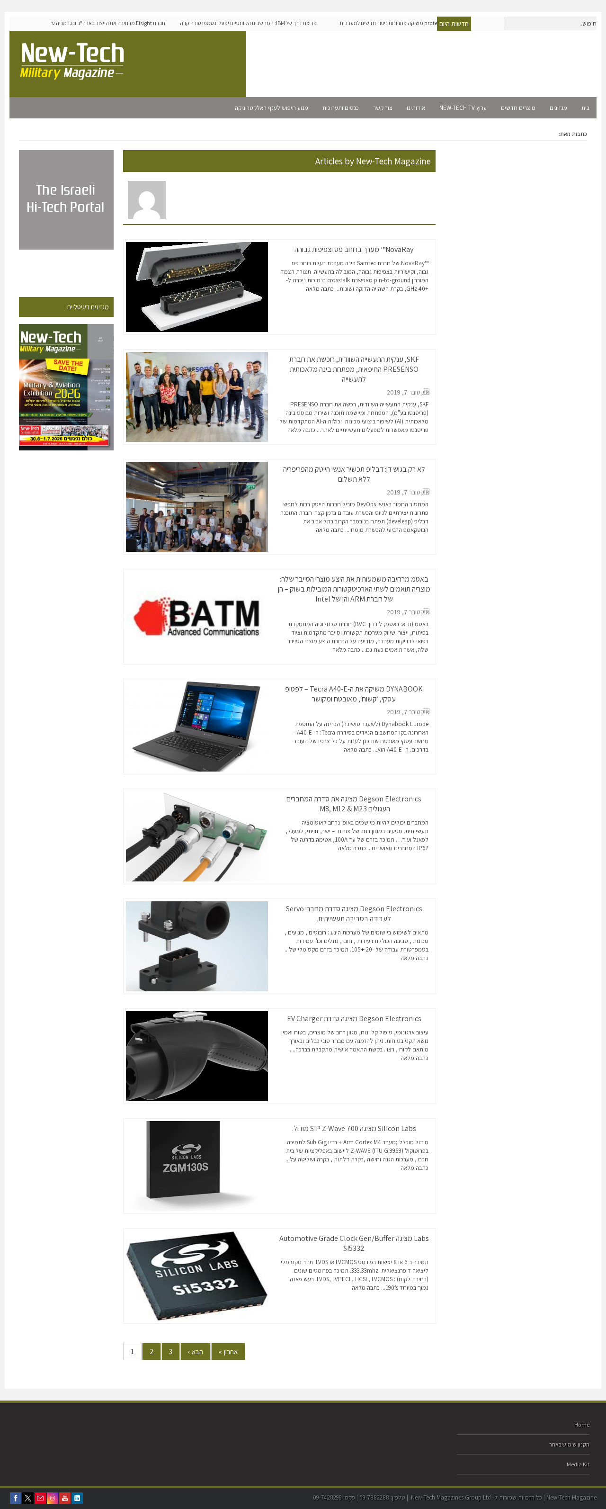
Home (581, 1424)
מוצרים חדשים (518, 108)
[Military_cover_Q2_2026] (66, 387)
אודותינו (416, 108)
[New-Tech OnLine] (73, 74)
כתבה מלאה (320, 289)
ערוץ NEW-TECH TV (463, 108)
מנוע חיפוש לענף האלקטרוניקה (271, 108)
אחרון (228, 1351)
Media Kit (578, 1464)
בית (585, 108)
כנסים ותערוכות (340, 108)
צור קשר (382, 108)
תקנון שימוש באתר (569, 1444)
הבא (195, 1351)
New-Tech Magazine (393, 161)
